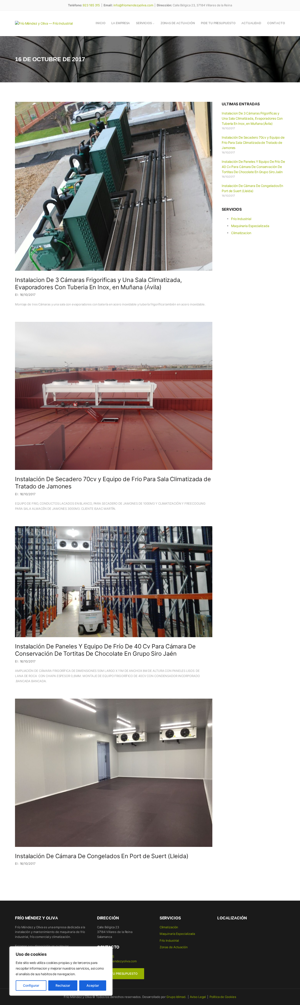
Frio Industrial (241, 219)
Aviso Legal (198, 997)
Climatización (169, 927)
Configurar (31, 985)
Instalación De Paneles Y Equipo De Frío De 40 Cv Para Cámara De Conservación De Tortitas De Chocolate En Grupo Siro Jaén (105, 650)
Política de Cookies (223, 997)
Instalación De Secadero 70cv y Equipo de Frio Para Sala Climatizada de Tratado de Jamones (113, 483)
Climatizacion (241, 233)
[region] (60, 971)
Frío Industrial (169, 940)
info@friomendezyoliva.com (133, 5)
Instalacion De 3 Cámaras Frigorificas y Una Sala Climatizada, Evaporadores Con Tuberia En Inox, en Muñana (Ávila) (98, 283)
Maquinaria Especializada (250, 226)
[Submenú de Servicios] (153, 23)
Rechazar (63, 985)
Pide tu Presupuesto (121, 973)
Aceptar (92, 985)
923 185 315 (91, 5)
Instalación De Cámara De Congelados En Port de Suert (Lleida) (101, 856)
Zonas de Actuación (174, 947)
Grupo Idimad (175, 997)
